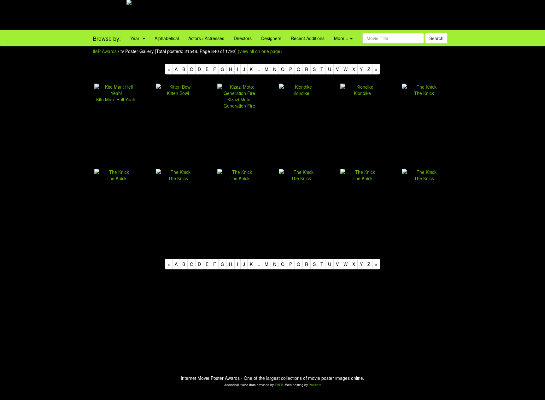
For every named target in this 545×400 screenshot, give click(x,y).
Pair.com (315, 385)
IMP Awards (105, 51)
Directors (243, 38)
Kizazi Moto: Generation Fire (239, 102)
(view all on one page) (260, 51)
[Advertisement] (340, 16)
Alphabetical (167, 38)
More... (341, 38)
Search (436, 38)
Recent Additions (308, 38)
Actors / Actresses (206, 38)
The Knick (424, 93)
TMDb (279, 385)
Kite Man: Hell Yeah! (116, 99)
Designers (271, 38)
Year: (136, 38)
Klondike (300, 93)
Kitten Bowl (178, 93)
